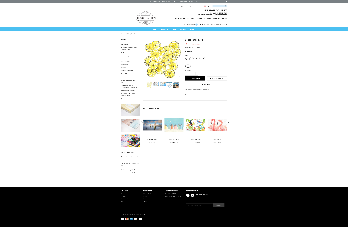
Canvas (188, 66)
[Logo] (146, 18)
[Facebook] (187, 195)
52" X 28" (188, 58)
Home (122, 34)
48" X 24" (195, 58)
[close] (226, 2)
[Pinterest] (192, 195)
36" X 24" (201, 58)
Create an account (221, 24)
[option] (163, 59)
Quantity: (188, 71)
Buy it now (206, 84)
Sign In (213, 24)
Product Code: (189, 47)
